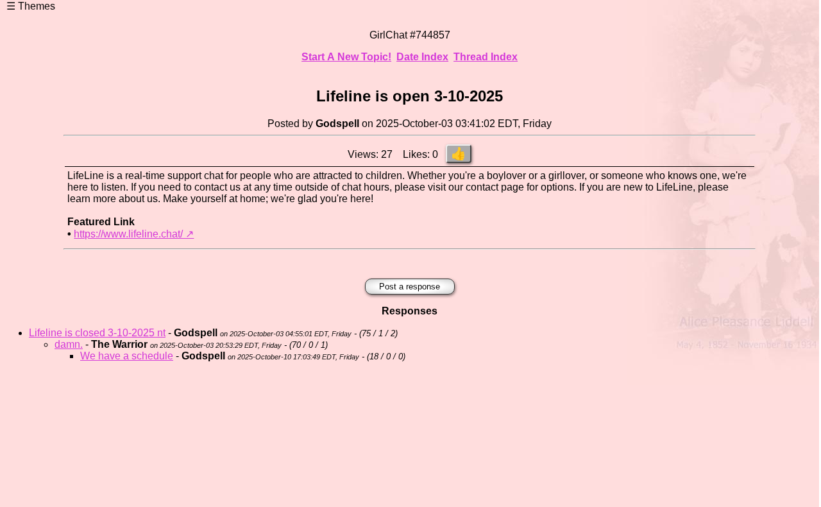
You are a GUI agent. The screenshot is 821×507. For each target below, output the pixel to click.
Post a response (409, 286)
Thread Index (485, 56)
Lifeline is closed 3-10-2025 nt (97, 332)
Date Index (422, 56)
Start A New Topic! (346, 56)
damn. (69, 344)
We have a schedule (126, 355)
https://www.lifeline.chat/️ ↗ (134, 233)
